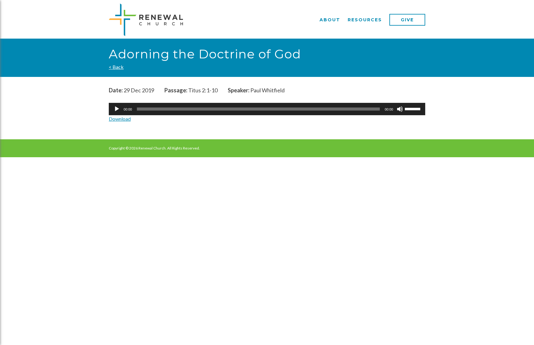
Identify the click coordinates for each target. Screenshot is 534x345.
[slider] (413, 108)
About (330, 20)
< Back (116, 67)
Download (120, 119)
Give (407, 20)
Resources (365, 20)
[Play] (117, 109)
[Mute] (400, 109)
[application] (267, 109)
